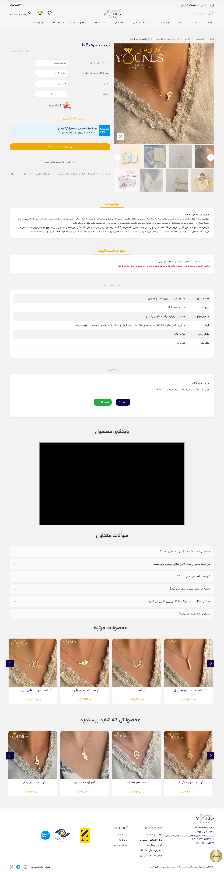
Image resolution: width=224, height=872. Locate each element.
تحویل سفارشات (154, 845)
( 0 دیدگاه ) (27, 51)
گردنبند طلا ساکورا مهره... (32, 782)
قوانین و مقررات (154, 834)
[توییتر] (24, 174)
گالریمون (40, 22)
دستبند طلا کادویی (143, 22)
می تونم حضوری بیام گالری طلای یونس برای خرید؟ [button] (182, 564)
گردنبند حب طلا (188, 690)
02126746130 (204, 832)
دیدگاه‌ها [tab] (112, 370)
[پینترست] (11, 867)
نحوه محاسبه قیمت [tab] (112, 251)
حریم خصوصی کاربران (151, 855)
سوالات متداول (120, 845)
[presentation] (210, 157)
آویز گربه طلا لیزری (136, 782)
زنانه (196, 22)
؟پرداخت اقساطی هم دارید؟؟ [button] (194, 576)
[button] (39, 13)
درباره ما (123, 840)
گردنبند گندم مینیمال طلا (136, 690)
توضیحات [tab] (112, 204)
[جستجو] (211, 13)
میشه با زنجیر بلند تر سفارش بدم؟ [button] (190, 589)
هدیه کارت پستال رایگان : (95, 73)
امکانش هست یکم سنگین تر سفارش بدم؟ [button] (185, 551)
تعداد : (105, 94)
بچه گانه (165, 22)
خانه (210, 22)
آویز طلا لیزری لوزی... (84, 782)
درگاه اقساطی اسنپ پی (150, 840)
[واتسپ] (18, 174)
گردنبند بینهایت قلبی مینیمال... (84, 690)
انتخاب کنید (60, 73)
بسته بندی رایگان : (98, 62)
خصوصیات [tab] (112, 285)
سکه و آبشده (79, 22)
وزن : (105, 83)
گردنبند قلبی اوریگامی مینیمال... (33, 690)
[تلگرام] (12, 174)
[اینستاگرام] (25, 867)
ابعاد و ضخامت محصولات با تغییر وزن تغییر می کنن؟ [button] (179, 601)
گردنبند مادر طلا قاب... (188, 782)
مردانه (182, 22)
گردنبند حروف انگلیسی (167, 39)
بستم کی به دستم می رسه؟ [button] (194, 614)
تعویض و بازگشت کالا (151, 850)
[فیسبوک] (30, 174)
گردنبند (200, 39)
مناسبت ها (101, 22)
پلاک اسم (120, 22)
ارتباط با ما (58, 22)
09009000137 (16, 5)
